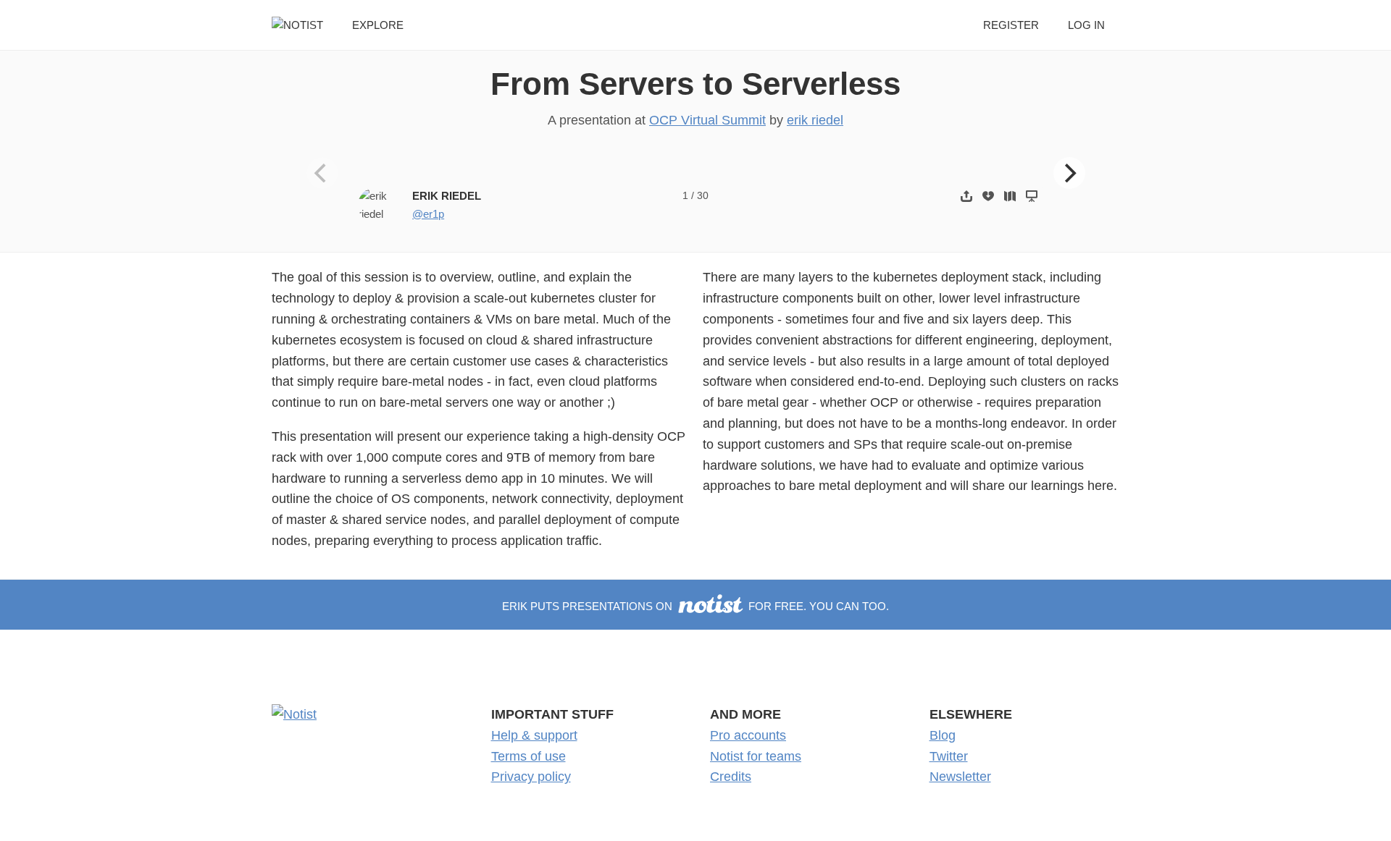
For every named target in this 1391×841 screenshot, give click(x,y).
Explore (378, 25)
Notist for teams (755, 756)
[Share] (966, 195)
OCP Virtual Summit (707, 120)
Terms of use (528, 756)
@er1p (428, 214)
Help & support (534, 735)
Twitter (949, 756)
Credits (730, 776)
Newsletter (960, 776)
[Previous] (322, 173)
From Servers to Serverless (695, 83)
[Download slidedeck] (988, 195)
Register (1011, 25)
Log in (1086, 25)
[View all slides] (1010, 195)
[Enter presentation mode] (1032, 195)
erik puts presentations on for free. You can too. (695, 606)
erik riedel (815, 120)
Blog (943, 735)
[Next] (1069, 173)
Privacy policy (531, 776)
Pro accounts (748, 735)
